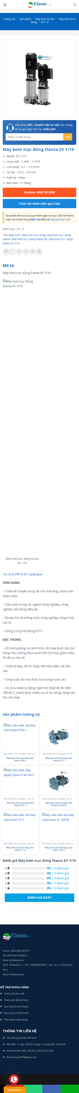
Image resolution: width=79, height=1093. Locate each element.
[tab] (39, 266)
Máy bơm (14, 235)
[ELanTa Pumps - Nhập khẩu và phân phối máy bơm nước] (39, 5)
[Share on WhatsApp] (6, 252)
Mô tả (8, 265)
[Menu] (5, 4)
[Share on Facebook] (13, 252)
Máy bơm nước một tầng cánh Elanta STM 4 (20, 759)
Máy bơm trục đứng (33, 235)
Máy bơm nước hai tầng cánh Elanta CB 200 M (58, 804)
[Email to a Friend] (26, 252)
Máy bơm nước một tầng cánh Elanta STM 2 (59, 849)
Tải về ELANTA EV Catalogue (22, 574)
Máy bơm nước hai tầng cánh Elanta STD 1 (58, 759)
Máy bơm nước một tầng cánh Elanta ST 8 (20, 849)
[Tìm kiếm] (74, 4)
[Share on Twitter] (19, 252)
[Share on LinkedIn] (39, 252)
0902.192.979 (37, 219)
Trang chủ (9, 19)
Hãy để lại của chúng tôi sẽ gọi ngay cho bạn (43, 127)
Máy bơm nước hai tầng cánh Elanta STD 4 (20, 804)
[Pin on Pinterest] (33, 252)
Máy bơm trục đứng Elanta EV (29, 239)
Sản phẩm (25, 19)
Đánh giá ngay (39, 898)
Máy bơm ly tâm (45, 19)
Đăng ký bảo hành (61, 219)
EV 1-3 (44, 22)
